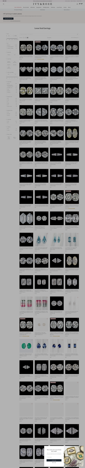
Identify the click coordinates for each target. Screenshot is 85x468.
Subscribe (54, 460)
